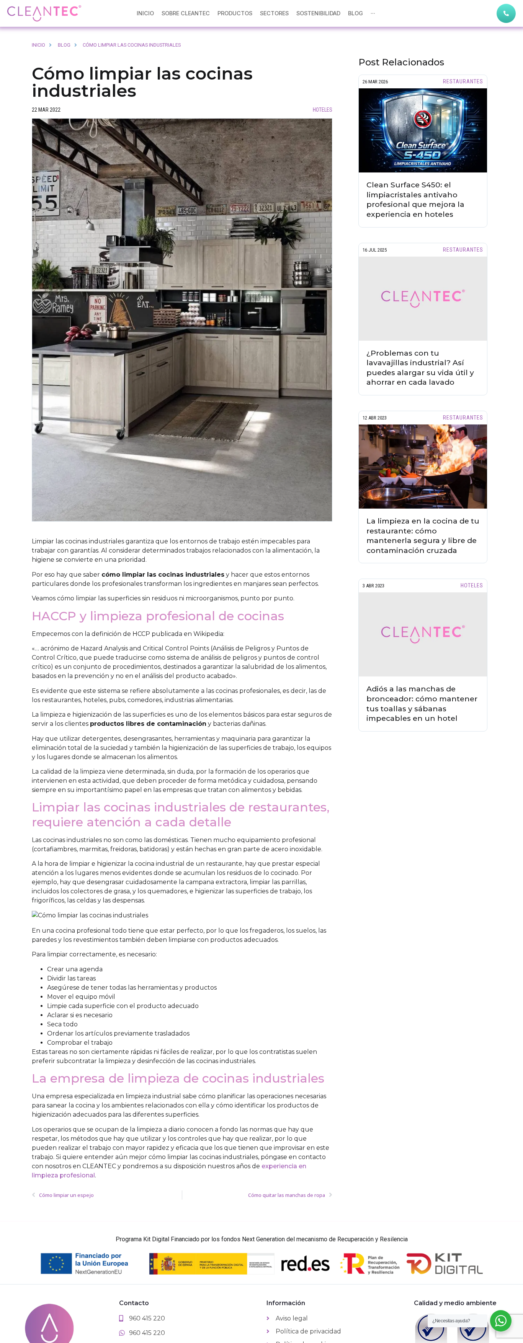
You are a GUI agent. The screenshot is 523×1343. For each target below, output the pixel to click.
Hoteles (322, 110)
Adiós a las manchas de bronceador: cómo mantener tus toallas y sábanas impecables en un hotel (421, 703)
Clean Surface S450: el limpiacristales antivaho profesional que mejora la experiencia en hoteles (415, 199)
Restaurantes (463, 82)
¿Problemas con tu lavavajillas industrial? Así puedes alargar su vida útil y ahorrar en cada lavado (420, 367)
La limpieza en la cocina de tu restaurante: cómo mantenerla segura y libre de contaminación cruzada (422, 535)
